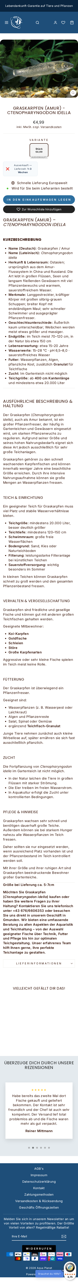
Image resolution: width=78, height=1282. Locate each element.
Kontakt (39, 1188)
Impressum (39, 1175)
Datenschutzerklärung (39, 1181)
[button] (55, 1273)
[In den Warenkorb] (7, 1018)
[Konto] (55, 22)
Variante (39, 140)
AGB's (39, 1168)
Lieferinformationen (39, 963)
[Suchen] (37, 22)
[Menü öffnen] (6, 22)
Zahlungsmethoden (39, 1194)
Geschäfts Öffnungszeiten (39, 1207)
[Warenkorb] (72, 22)
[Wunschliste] (63, 22)
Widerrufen (39, 1248)
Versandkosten (50, 127)
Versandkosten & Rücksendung (39, 1201)
